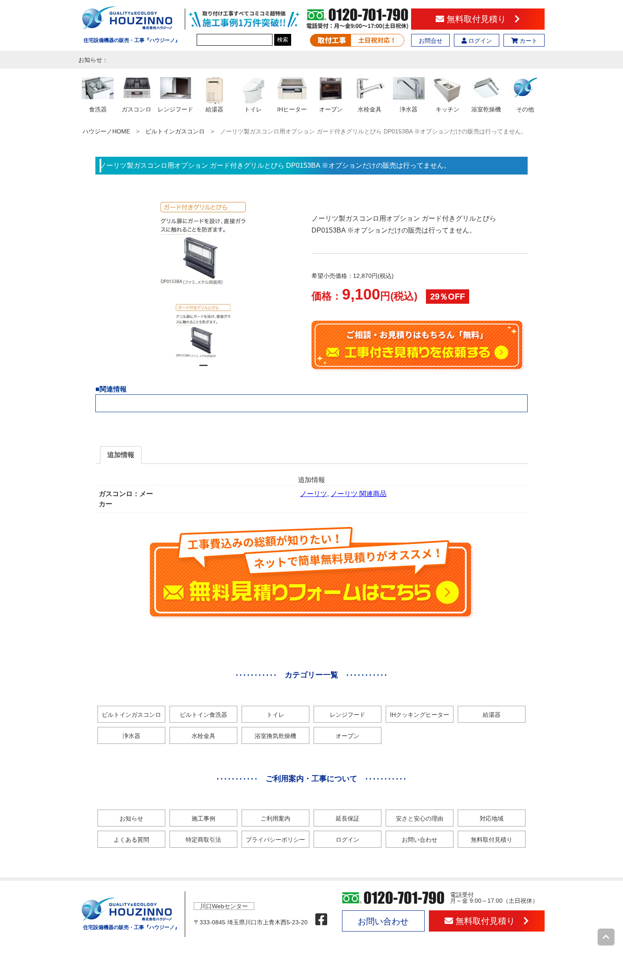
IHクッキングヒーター (419, 714)
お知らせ (131, 818)
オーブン (347, 735)
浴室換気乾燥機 (275, 735)
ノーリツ (313, 493)
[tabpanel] (204, 330)
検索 (282, 39)
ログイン (479, 40)
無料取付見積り (479, 19)
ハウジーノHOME (106, 131)
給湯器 (492, 714)
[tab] (121, 455)
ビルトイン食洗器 (203, 714)
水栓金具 (203, 735)
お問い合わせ (419, 839)
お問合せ (430, 40)
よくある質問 (131, 839)
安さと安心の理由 (419, 818)
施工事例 (203, 818)
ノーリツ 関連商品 (359, 493)
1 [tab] (203, 369)
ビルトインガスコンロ (175, 131)
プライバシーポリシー (275, 839)
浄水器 (131, 735)
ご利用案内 (275, 818)
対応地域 (491, 818)
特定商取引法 (203, 839)
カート (527, 40)
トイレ (275, 714)
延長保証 (347, 818)
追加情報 (120, 454)
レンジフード (347, 714)
